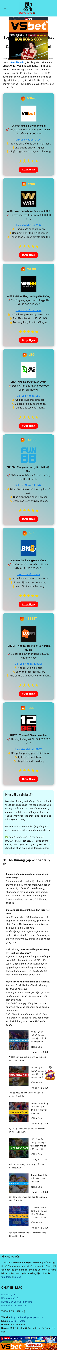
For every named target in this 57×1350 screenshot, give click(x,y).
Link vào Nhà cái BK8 (28, 574)
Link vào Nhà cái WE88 (28, 310)
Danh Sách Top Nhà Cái (13, 1305)
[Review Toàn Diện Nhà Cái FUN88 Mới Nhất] (18, 1183)
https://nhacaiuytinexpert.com (27, 1317)
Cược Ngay (28, 169)
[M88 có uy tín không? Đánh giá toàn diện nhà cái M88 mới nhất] (18, 1076)
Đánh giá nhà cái (10, 1298)
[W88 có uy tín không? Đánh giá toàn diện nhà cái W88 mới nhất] (18, 1040)
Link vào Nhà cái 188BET (28, 663)
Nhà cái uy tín (8, 1294)
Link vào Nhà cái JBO (29, 395)
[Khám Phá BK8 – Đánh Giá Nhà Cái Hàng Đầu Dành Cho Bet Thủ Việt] (18, 1216)
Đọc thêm (19, 1060)
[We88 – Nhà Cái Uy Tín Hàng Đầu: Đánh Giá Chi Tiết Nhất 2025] (18, 1112)
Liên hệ (17, 1277)
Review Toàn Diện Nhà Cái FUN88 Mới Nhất (38, 1178)
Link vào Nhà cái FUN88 (28, 485)
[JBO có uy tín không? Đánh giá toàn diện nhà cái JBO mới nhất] (18, 1148)
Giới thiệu (6, 1277)
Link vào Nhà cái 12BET (28, 749)
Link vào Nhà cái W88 (28, 225)
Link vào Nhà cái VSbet (28, 139)
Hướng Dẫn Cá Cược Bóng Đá (16, 1301)
